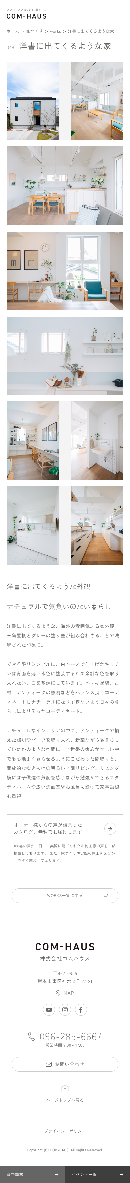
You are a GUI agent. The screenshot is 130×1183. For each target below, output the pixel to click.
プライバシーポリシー (65, 1131)
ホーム (13, 31)
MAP (69, 993)
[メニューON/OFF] (116, 13)
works (55, 31)
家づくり (34, 31)
